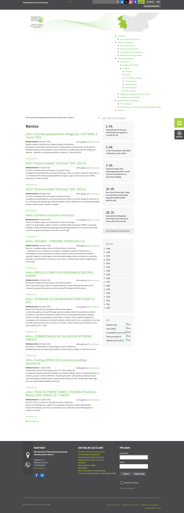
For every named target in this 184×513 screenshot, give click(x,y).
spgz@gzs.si (40, 468)
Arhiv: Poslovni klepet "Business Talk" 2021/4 (56, 163)
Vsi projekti (124, 62)
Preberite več (31, 158)
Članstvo (121, 110)
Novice (71, 117)
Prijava (126, 474)
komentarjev (95, 142)
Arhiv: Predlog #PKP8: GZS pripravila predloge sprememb (56, 361)
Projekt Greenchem (130, 65)
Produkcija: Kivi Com (153, 508)
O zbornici (122, 36)
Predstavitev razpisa (133, 78)
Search (117, 2)
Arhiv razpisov (130, 91)
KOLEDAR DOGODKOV (118, 231)
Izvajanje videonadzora (149, 505)
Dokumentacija (131, 84)
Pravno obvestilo (113, 505)
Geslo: (122, 462)
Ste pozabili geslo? (127, 488)
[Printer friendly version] (99, 117)
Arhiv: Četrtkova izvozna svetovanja (50, 215)
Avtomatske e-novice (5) (116, 332)
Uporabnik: (124, 453)
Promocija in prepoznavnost (131, 52)
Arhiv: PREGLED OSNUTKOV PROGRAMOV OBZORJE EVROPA (59, 274)
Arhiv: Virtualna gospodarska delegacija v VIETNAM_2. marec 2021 (62, 135)
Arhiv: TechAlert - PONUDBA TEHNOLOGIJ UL (55, 241)
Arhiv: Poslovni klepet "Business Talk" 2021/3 (56, 189)
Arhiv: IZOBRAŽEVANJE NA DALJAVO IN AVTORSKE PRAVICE (59, 338)
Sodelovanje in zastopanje (128, 100)
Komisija (128, 71)
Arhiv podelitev (131, 87)
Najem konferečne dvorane (131, 55)
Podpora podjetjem (125, 42)
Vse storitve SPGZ (127, 45)
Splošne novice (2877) (115, 340)
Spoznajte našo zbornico (130, 39)
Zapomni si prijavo (131, 482)
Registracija (139, 474)
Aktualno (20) (111, 325)
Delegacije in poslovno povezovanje (134, 94)
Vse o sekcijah (125, 104)
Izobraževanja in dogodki (130, 97)
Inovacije (126, 68)
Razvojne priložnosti (126, 58)
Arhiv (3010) (111, 329)
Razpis (127, 74)
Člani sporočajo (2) (113, 336)
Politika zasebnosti (130, 505)
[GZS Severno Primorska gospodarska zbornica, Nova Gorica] (35, 2)
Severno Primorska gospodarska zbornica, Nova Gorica (46, 117)
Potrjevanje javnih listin (129, 49)
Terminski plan (130, 81)
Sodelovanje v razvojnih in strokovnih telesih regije (140, 107)
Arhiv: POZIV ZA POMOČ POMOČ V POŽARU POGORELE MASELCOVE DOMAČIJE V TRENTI (61, 393)
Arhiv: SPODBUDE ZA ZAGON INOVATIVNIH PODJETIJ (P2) (60, 300)
